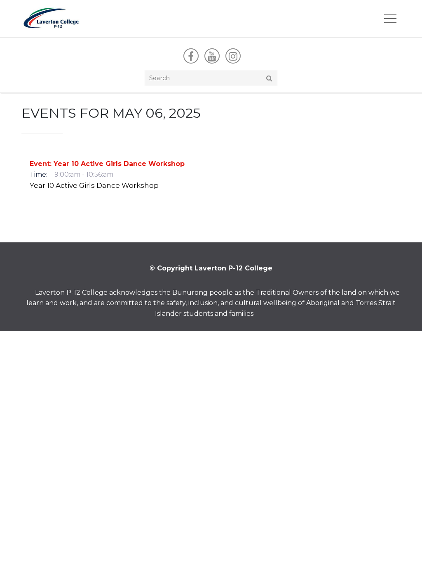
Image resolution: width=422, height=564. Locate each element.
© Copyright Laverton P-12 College (211, 268)
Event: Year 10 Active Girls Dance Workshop (107, 164)
